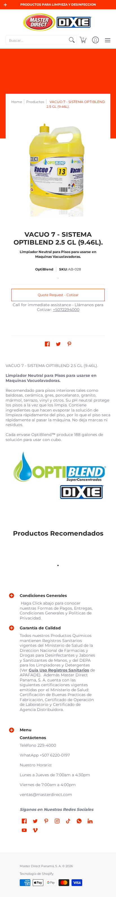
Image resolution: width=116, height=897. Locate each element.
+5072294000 (66, 309)
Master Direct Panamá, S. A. (40, 866)
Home (16, 102)
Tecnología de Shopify (36, 874)
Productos (35, 102)
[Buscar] (72, 40)
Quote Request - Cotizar (58, 295)
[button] (83, 40)
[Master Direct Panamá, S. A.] (58, 22)
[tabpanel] (58, 437)
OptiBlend (44, 269)
